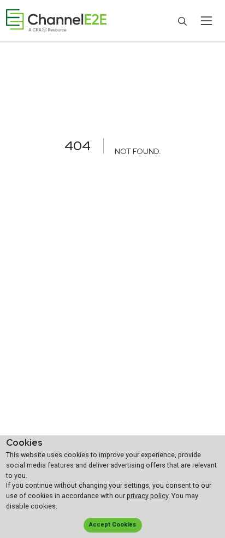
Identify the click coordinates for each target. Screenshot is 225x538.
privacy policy (147, 496)
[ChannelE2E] (56, 21)
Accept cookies (112, 524)
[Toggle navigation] (206, 21)
